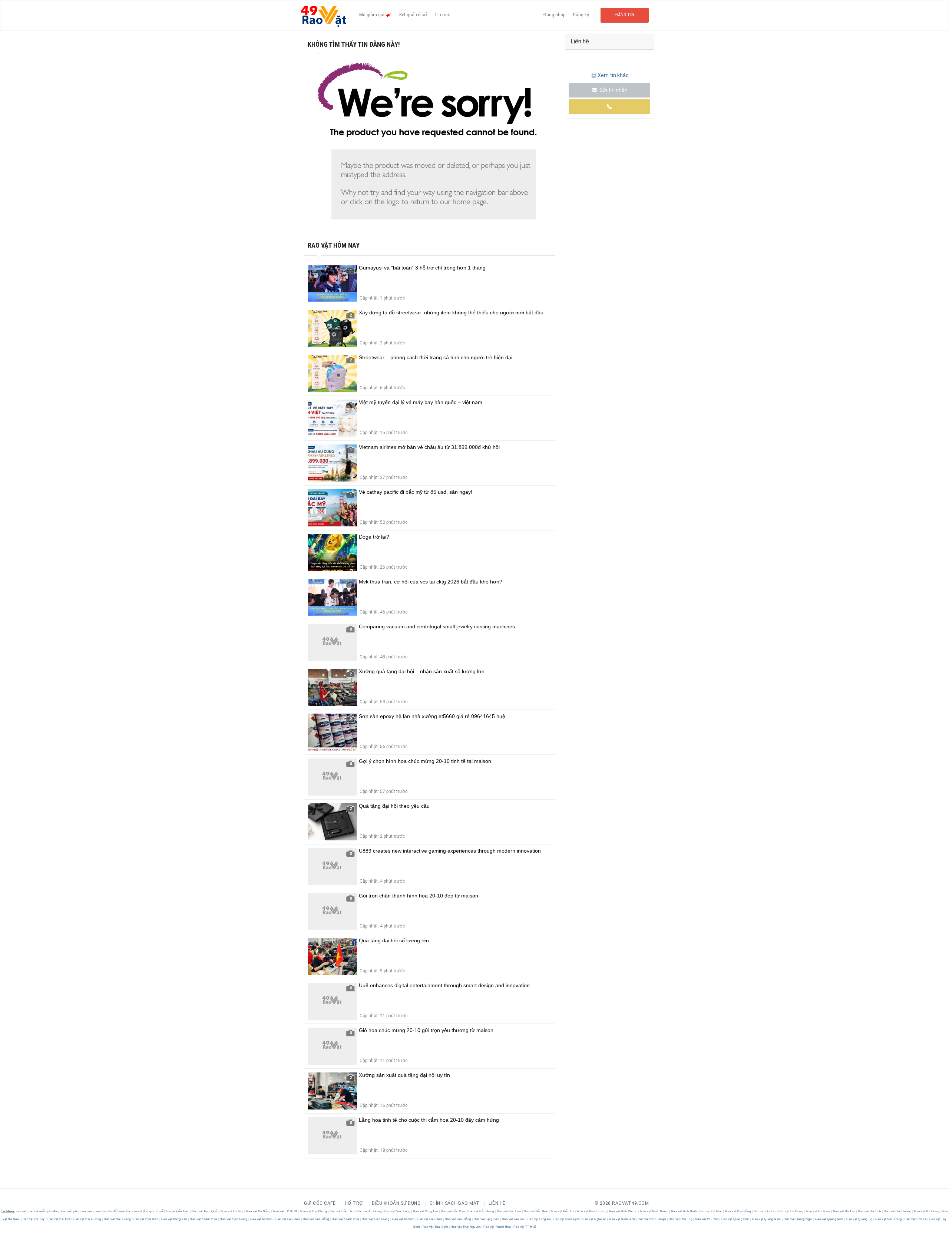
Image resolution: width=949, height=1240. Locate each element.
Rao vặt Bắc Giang (481, 1211)
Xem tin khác (613, 75)
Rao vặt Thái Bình (435, 1227)
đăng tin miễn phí (65, 1211)
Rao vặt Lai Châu (288, 1219)
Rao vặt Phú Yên (707, 1219)
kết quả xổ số (153, 1211)
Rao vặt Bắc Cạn (453, 1211)
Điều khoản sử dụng (396, 1203)
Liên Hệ (497, 1203)
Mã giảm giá (372, 14)
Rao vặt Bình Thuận (654, 1211)
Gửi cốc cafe (319, 1203)
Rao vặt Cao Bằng (738, 1211)
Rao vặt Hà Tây (844, 1211)
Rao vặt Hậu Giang (117, 1219)
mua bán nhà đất (106, 1211)
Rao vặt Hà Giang (790, 1211)
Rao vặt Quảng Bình (735, 1219)
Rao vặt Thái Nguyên (466, 1227)
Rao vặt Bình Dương (591, 1211)
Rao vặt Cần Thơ (342, 1211)
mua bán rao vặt (130, 1211)
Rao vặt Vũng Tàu (425, 1211)
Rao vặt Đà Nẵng (258, 1211)
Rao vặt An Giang (369, 1211)
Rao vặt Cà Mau (710, 1211)
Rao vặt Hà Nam (818, 1211)
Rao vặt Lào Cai (513, 1219)
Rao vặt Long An (539, 1219)
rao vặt (21, 1211)
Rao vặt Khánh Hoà (203, 1219)
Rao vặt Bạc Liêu (509, 1211)
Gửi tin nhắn (613, 90)
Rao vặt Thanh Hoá (497, 1227)
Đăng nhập (554, 14)
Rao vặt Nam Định (566, 1219)
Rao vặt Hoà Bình (146, 1219)
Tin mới (442, 14)
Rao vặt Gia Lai (765, 1211)
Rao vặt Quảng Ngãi (798, 1219)
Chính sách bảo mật (455, 1203)
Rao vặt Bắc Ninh (536, 1211)
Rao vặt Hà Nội (232, 1211)
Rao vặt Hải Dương (898, 1211)
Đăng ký (581, 14)
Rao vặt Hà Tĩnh (869, 1211)
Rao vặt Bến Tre (563, 1211)
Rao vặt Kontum (261, 1219)
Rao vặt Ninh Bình (622, 1219)
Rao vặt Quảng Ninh (829, 1219)
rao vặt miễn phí (40, 1211)
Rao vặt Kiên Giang (233, 1219)
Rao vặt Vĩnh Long (397, 1211)
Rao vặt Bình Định (684, 1211)
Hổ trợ (354, 1203)
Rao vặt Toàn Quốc (205, 1211)
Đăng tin (624, 14)
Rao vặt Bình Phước (623, 1211)
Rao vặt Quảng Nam (766, 1219)
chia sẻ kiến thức (177, 1211)
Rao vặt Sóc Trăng (888, 1219)
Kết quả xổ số (413, 14)
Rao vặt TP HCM (285, 1211)
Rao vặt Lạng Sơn (486, 1219)
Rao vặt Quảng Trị (860, 1219)
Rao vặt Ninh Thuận (652, 1219)
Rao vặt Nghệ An (595, 1219)
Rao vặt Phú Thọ (680, 1219)
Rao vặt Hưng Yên (174, 1219)
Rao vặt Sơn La (915, 1219)
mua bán (86, 1211)
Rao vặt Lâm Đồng (316, 1219)
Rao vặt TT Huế (524, 1227)
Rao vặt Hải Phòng (314, 1211)
